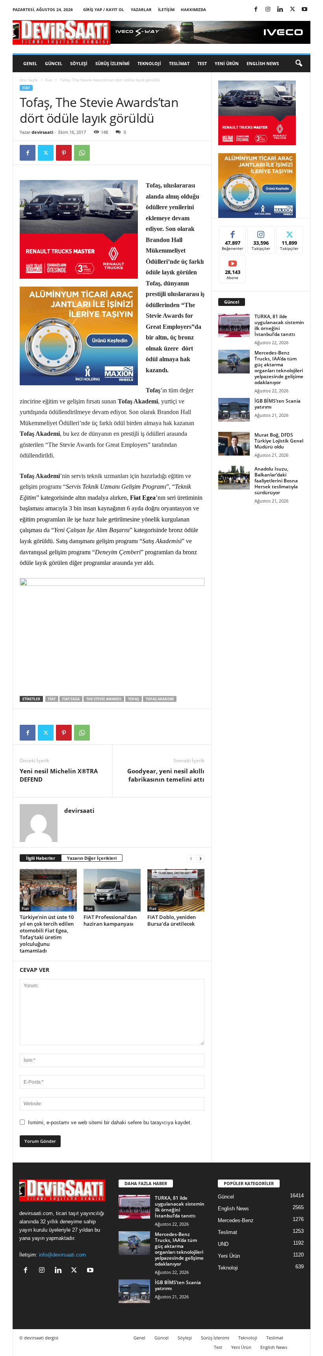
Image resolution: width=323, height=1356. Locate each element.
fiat (52, 698)
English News (263, 63)
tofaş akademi (160, 698)
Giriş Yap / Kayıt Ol (103, 9)
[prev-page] (191, 858)
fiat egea (71, 698)
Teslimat (179, 63)
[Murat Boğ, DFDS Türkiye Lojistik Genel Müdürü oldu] (234, 444)
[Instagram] (268, 9)
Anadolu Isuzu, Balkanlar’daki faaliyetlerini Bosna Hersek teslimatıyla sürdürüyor (276, 480)
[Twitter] (292, 9)
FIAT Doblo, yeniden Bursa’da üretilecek (171, 920)
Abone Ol (232, 261)
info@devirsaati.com (62, 1255)
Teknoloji (149, 63)
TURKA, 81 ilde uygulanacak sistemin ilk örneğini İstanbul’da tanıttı (279, 325)
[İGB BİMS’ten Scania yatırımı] (234, 410)
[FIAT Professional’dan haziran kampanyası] (112, 890)
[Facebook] (255, 9)
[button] (298, 63)
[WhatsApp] (82, 153)
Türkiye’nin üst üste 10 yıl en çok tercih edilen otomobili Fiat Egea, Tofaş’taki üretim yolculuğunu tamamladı (47, 933)
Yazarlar (141, 9)
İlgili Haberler (40, 858)
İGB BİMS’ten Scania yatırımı (277, 404)
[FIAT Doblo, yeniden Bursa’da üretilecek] (175, 890)
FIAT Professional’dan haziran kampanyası (110, 920)
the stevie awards (103, 698)
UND (223, 1244)
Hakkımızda (193, 9)
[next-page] (200, 858)
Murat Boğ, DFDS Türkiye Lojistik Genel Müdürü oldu (278, 440)
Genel (30, 63)
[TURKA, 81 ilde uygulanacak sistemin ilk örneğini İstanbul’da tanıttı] (234, 325)
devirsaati (42, 132)
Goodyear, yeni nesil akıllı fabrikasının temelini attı (165, 775)
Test (202, 63)
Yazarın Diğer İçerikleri (92, 858)
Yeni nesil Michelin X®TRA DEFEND (59, 775)
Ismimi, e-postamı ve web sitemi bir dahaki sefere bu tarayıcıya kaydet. (110, 1122)
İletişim (166, 9)
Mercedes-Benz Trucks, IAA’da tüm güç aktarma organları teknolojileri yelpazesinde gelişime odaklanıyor (278, 367)
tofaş (133, 698)
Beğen (233, 232)
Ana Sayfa (29, 80)
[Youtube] (304, 9)
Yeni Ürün (227, 63)
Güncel (53, 63)
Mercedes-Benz (236, 1220)
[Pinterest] (64, 153)
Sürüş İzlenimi (112, 63)
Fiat (48, 80)
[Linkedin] (280, 9)
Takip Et (261, 232)
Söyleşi (78, 63)
